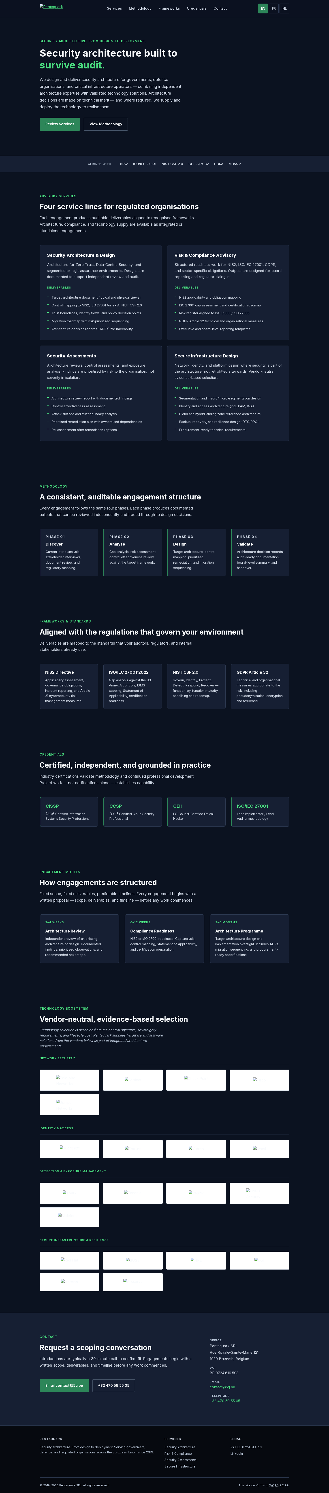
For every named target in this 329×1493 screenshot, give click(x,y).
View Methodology (106, 124)
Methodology (140, 8)
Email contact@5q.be (64, 1385)
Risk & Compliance (178, 1453)
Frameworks (169, 8)
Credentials (196, 8)
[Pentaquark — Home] (57, 8)
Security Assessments (180, 1460)
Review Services (59, 124)
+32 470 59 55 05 (113, 1385)
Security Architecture (179, 1447)
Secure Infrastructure (180, 1466)
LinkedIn (237, 1453)
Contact (220, 8)
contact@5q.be (222, 1387)
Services (114, 8)
